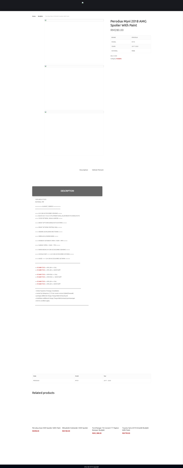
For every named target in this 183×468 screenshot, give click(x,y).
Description (84, 170)
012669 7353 (41, 274)
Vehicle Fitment (98, 170)
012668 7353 (41, 281)
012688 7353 (41, 267)
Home (34, 16)
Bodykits (40, 16)
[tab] (84, 170)
